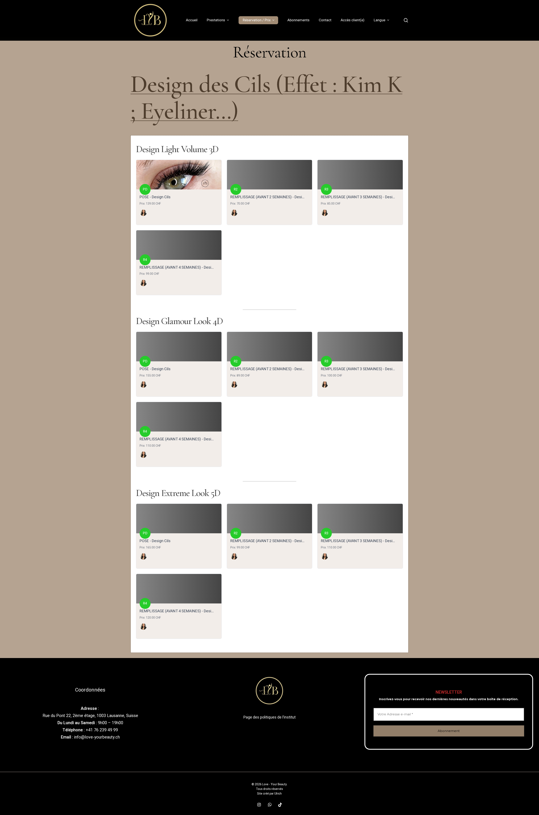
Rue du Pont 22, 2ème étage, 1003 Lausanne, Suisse (90, 716)
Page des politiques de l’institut (269, 717)
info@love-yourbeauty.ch (97, 737)
